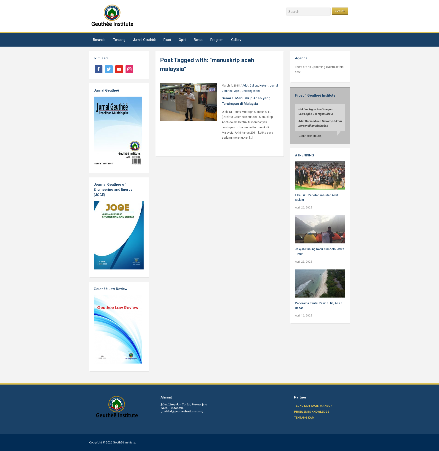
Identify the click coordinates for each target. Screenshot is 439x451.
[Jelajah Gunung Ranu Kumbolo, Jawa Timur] (320, 229)
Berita (198, 40)
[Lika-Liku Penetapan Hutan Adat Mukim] (320, 175)
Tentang (119, 40)
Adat (245, 85)
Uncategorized (251, 90)
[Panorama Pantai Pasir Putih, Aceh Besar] (320, 283)
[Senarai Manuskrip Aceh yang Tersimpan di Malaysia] (188, 101)
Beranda (99, 40)
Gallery (236, 40)
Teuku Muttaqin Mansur (313, 405)
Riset (167, 40)
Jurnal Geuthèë (144, 40)
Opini (182, 40)
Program (216, 40)
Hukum (264, 85)
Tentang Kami (304, 417)
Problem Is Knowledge (311, 411)
